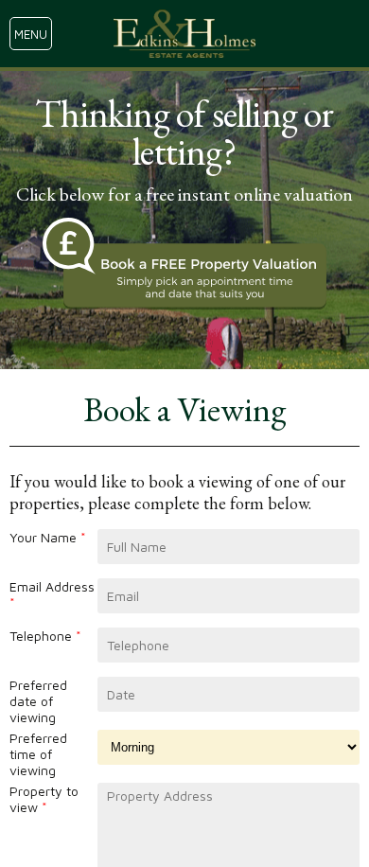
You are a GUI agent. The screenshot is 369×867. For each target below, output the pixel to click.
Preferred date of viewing (38, 701)
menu (30, 34)
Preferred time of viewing (38, 754)
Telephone (45, 636)
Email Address (52, 594)
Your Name (47, 537)
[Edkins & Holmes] (184, 33)
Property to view (44, 799)
